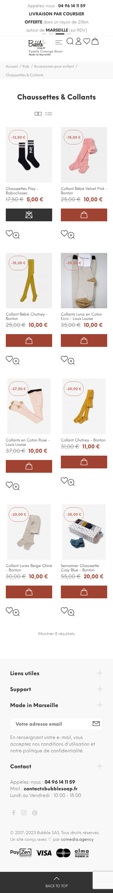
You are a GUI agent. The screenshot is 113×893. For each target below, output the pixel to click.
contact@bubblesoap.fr (50, 788)
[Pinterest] (34, 813)
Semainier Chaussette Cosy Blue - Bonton (80, 568)
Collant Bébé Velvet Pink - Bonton (84, 190)
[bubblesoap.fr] (54, 47)
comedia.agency (77, 839)
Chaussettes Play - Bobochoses (22, 190)
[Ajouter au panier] (84, 215)
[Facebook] (13, 813)
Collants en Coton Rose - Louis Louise (28, 442)
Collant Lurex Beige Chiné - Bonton (29, 568)
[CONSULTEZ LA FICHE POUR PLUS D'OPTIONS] (29, 215)
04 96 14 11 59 (71, 5)
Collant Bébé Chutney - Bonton (27, 316)
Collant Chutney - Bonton (83, 440)
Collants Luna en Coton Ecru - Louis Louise (81, 316)
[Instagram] (23, 813)
